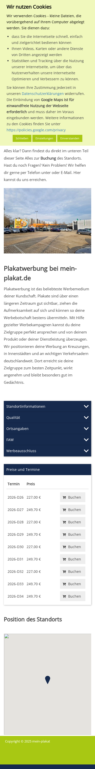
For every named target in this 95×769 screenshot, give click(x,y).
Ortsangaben (17, 428)
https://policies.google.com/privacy (36, 129)
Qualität (13, 417)
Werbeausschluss (21, 450)
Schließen (22, 138)
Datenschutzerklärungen (43, 93)
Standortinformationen (25, 406)
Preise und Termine (23, 469)
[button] (47, 680)
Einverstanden (69, 138)
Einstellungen (44, 138)
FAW (10, 439)
